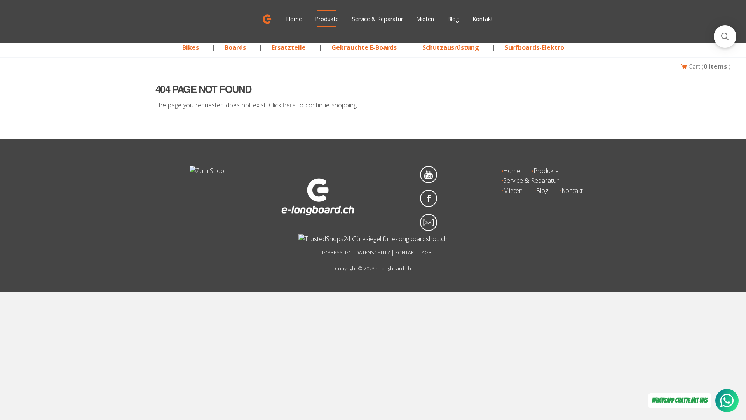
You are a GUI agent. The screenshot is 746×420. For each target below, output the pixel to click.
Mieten (425, 19)
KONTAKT (406, 252)
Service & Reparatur (377, 19)
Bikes (190, 47)
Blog (453, 19)
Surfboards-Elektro (534, 47)
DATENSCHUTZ (373, 252)
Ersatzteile (289, 47)
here (289, 105)
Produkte (327, 19)
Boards (235, 47)
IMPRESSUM (336, 252)
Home (294, 19)
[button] (725, 36)
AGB (427, 252)
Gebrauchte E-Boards (364, 47)
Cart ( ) (708, 66)
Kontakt (482, 19)
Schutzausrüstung (450, 47)
